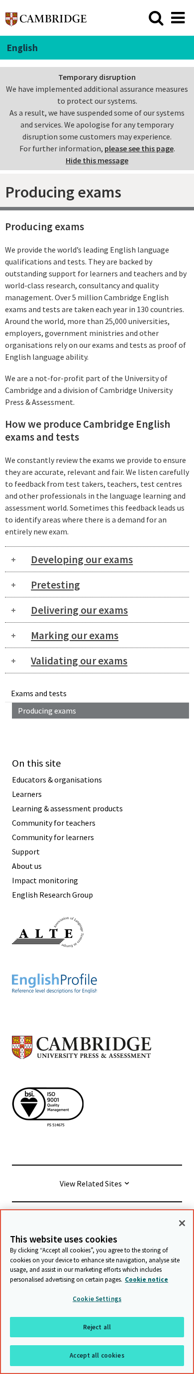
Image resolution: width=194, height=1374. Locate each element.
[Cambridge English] (46, 17)
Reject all (97, 1327)
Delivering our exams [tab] (79, 610)
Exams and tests (39, 693)
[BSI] (48, 1144)
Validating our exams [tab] (79, 660)
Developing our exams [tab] (82, 559)
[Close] (182, 1223)
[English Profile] (54, 1011)
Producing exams (47, 711)
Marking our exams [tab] (74, 635)
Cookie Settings (97, 1299)
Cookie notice (146, 1279)
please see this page (139, 148)
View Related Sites (91, 1183)
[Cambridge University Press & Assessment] (81, 1079)
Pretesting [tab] (55, 584)
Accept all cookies (97, 1355)
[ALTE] (48, 965)
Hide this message (97, 160)
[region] (97, 1291)
